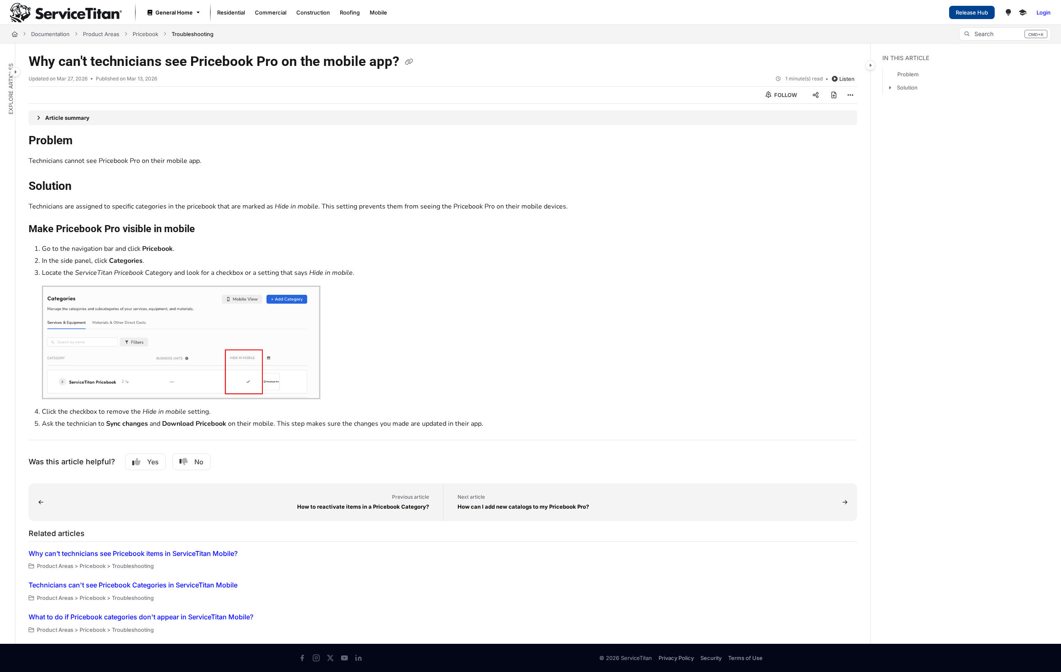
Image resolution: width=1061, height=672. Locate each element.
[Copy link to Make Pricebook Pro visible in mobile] (208, 229)
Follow (785, 95)
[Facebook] (302, 658)
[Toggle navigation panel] (15, 72)
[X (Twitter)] (330, 658)
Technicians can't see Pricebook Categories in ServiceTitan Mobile (133, 585)
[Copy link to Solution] (85, 187)
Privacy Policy (676, 658)
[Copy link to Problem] (85, 141)
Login (1044, 12)
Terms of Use (745, 658)
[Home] (66, 12)
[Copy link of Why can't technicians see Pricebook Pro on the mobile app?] (409, 62)
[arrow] (890, 87)
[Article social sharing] (815, 95)
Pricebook (145, 34)
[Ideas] (1008, 12)
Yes (153, 462)
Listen (847, 78)
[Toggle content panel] (870, 65)
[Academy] (1022, 12)
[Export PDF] (834, 95)
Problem (908, 74)
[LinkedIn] (358, 658)
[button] (1005, 34)
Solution (907, 87)
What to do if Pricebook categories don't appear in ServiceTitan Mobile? (141, 617)
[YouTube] (344, 658)
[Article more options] (850, 95)
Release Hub (972, 12)
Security (711, 658)
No (198, 462)
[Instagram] (316, 658)
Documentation (50, 34)
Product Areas (101, 34)
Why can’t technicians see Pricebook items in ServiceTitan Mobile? (133, 553)
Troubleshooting (192, 34)
